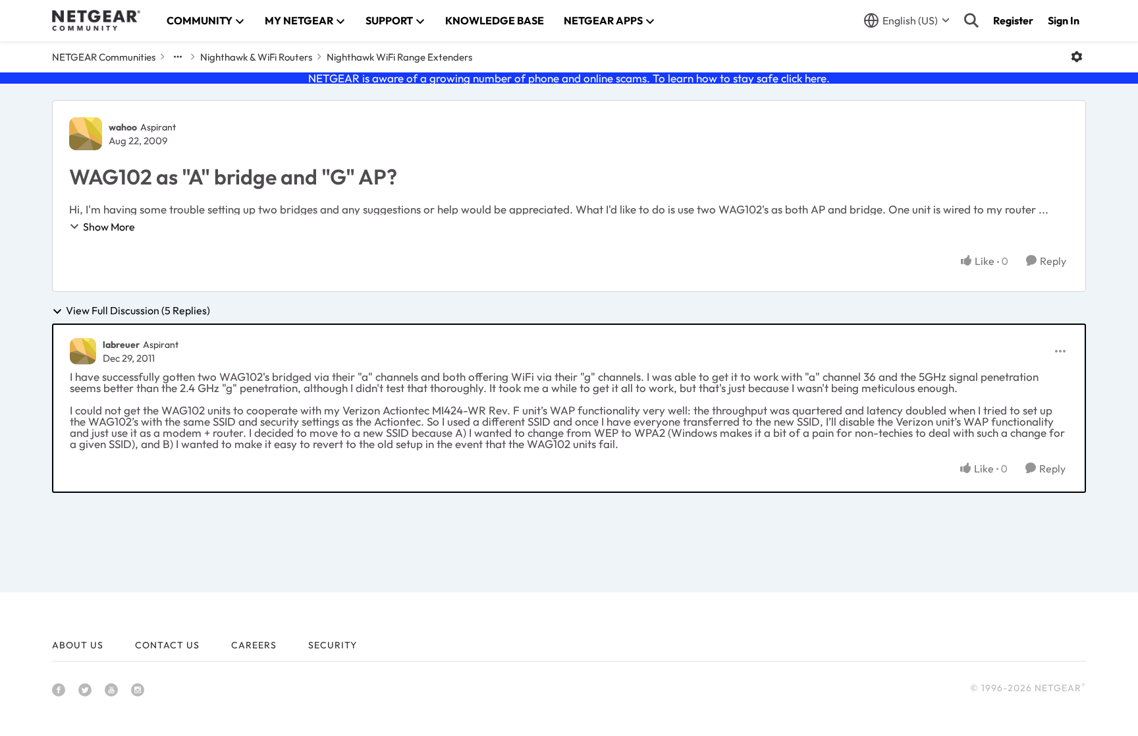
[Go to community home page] (96, 20)
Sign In (1063, 20)
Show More (109, 226)
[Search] (971, 20)
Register (1013, 20)
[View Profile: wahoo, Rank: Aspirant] (85, 133)
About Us (77, 645)
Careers (254, 645)
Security (332, 645)
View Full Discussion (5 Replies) (138, 311)
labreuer (121, 344)
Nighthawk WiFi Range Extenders (399, 57)
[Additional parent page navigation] (178, 56)
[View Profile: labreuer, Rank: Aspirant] (83, 351)
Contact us (167, 645)
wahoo (123, 127)
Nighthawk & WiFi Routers (256, 57)
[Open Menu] (1077, 56)
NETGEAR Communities (103, 57)
